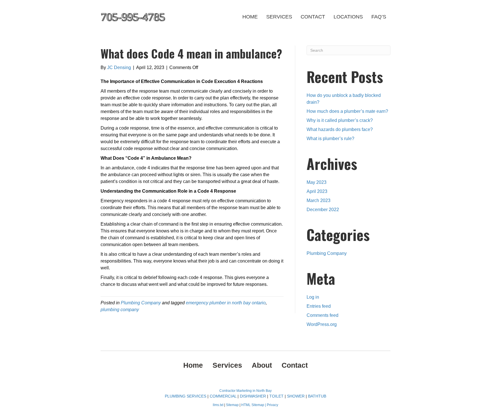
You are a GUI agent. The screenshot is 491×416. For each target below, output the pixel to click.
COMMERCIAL (223, 396)
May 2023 (316, 182)
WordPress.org (322, 324)
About (262, 365)
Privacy (272, 405)
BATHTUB (317, 396)
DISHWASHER (253, 396)
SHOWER (296, 396)
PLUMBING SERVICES (185, 396)
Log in (313, 297)
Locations (348, 17)
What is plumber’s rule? (330, 138)
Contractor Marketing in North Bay (245, 391)
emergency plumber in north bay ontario (226, 302)
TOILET (276, 396)
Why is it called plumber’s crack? (340, 120)
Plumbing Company (141, 302)
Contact (313, 17)
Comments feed (322, 315)
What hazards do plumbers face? (340, 129)
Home (250, 17)
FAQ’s (378, 17)
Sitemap (233, 405)
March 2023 (318, 200)
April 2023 (317, 191)
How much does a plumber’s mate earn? (347, 111)
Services (279, 17)
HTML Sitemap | (254, 405)
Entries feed (319, 306)
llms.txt (218, 405)
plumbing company (120, 309)
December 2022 (323, 209)
